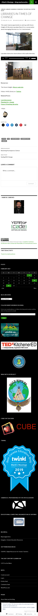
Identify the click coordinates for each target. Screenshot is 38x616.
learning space (25, 138)
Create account (5, 575)
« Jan (2, 288)
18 (34, 280)
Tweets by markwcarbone (8, 254)
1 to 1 (3, 138)
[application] (19, 58)
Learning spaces (6, 100)
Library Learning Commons (14, 9)
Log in (2, 578)
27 (8, 285)
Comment (31, 183)
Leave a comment (31, 20)
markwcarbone (19, 20)
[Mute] (30, 58)
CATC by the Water (6, 563)
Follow (3, 318)
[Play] (3, 58)
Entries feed (4, 581)
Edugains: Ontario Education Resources (12, 540)
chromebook (15, 138)
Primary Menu (36, 2)
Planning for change (7, 102)
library (4, 141)
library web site (18, 87)
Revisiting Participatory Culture (10, 149)
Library (3, 9)
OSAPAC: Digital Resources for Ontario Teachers (14, 551)
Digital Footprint (5, 602)
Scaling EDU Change (7, 156)
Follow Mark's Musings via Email (12, 305)
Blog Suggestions (6, 536)
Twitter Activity (7, 250)
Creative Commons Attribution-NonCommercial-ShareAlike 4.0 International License (19, 242)
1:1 (8, 138)
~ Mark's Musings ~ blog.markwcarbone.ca (15, 2)
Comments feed (5, 584)
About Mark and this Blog (8, 599)
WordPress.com (5, 587)
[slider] (33, 58)
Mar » (35, 288)
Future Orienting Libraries (9, 104)
